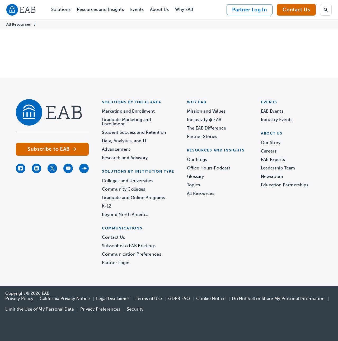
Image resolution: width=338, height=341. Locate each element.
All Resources (18, 24)
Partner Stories (202, 136)
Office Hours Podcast (208, 168)
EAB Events (272, 111)
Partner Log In (249, 9)
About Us (159, 9)
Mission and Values (206, 111)
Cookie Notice (211, 298)
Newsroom (272, 176)
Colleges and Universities (127, 180)
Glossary (195, 176)
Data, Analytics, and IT (124, 141)
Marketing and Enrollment (128, 111)
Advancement (116, 149)
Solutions (61, 9)
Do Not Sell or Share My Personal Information (278, 298)
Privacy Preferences (100, 309)
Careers (268, 151)
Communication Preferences (131, 254)
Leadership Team (278, 168)
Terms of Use (149, 298)
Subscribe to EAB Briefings (129, 245)
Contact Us (296, 9)
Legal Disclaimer (112, 298)
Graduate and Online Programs (133, 197)
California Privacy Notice (65, 298)
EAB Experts (273, 159)
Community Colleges (123, 189)
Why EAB (184, 9)
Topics (193, 185)
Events (137, 9)
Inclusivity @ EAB (204, 119)
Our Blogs (197, 159)
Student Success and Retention (134, 132)
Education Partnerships (284, 185)
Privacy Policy (19, 298)
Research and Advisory (125, 157)
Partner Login (115, 262)
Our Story (271, 142)
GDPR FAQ (179, 298)
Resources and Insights (100, 9)
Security (135, 309)
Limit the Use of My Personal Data (39, 309)
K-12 (106, 206)
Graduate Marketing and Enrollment (126, 121)
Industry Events (277, 119)
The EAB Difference (206, 128)
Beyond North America (125, 214)
